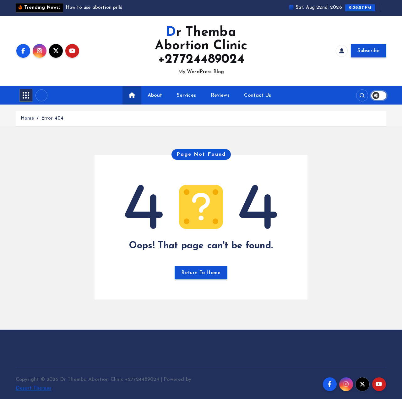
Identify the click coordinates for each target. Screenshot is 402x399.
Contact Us (257, 95)
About (155, 95)
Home (27, 118)
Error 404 (52, 118)
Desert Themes (33, 388)
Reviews (220, 95)
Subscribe (368, 50)
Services (186, 95)
